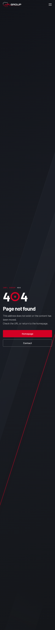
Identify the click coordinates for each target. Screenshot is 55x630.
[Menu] (50, 4)
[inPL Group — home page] (12, 4)
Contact (27, 343)
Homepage (27, 333)
